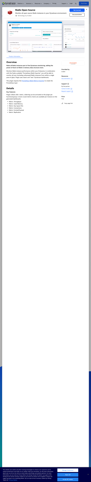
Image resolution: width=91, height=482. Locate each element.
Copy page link (68, 103)
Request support (66, 91)
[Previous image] (8, 36)
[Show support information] (68, 84)
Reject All (67, 475)
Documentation (77, 14)
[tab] (14, 56)
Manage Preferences (67, 470)
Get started (77, 10)
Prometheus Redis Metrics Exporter (33, 81)
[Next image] (83, 36)
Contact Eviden (65, 89)
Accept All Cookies (68, 479)
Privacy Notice (13, 480)
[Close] (86, 9)
